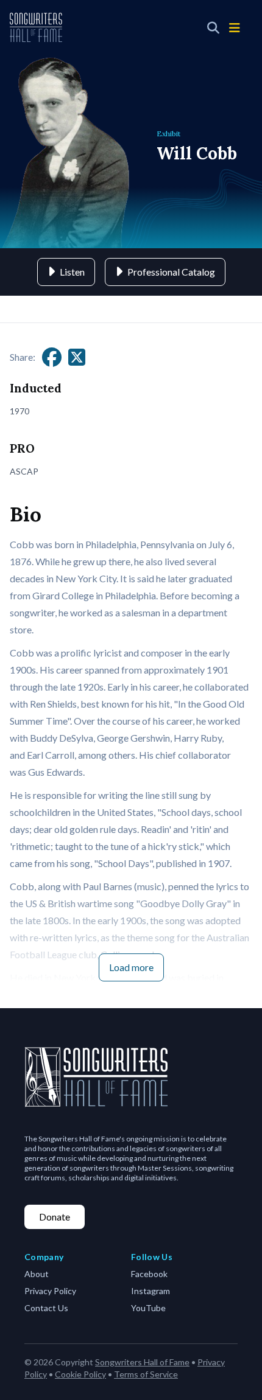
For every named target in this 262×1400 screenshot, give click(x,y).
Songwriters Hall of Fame (142, 1362)
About (36, 1274)
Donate (54, 1216)
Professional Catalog (171, 271)
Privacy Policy (50, 1291)
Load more (131, 967)
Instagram (150, 1291)
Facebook (149, 1274)
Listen (72, 271)
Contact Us (46, 1308)
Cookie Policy (80, 1374)
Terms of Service (146, 1374)
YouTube (148, 1308)
